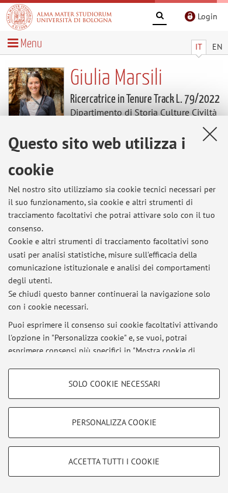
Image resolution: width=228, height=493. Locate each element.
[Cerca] (160, 17)
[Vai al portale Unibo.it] (59, 17)
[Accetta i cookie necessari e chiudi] (210, 133)
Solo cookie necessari (114, 384)
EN (217, 46)
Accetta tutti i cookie (114, 461)
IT (198, 46)
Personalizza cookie (114, 422)
